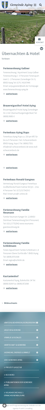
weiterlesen (12, 93)
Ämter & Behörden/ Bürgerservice (21, 322)
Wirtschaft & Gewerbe (15, 345)
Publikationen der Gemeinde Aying (18, 383)
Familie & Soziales (13, 337)
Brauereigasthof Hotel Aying (19, 105)
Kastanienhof (10, 276)
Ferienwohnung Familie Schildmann (16, 244)
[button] (35, 5)
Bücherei (10, 375)
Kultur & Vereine (13, 330)
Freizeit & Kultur (14, 367)
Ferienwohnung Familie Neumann (16, 211)
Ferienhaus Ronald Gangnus (19, 179)
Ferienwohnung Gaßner (16, 68)
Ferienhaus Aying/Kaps (16, 132)
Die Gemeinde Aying (13, 360)
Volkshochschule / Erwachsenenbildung (14, 394)
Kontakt (40, 42)
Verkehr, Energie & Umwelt (17, 352)
